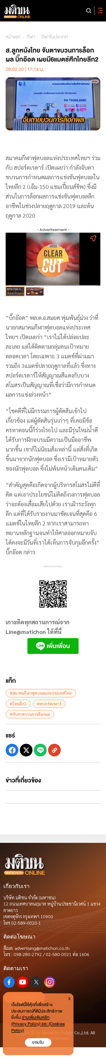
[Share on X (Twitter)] (26, 750)
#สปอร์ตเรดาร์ (49, 703)
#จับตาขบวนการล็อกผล (30, 714)
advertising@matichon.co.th (42, 948)
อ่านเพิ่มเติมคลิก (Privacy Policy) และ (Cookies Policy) (38, 1024)
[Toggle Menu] (99, 11)
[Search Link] (88, 10)
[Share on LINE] (40, 750)
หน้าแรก (13, 37)
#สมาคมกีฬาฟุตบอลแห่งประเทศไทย (41, 692)
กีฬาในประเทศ (54, 37)
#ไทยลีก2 (18, 703)
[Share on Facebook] (12, 750)
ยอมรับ (38, 1042)
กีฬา (31, 37)
